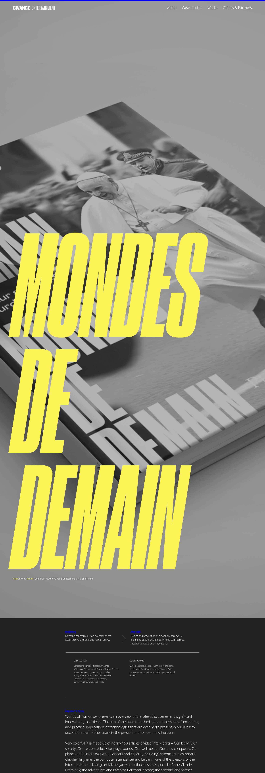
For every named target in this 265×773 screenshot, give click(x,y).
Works (212, 7)
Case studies (192, 7)
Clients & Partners (237, 7)
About (172, 7)
